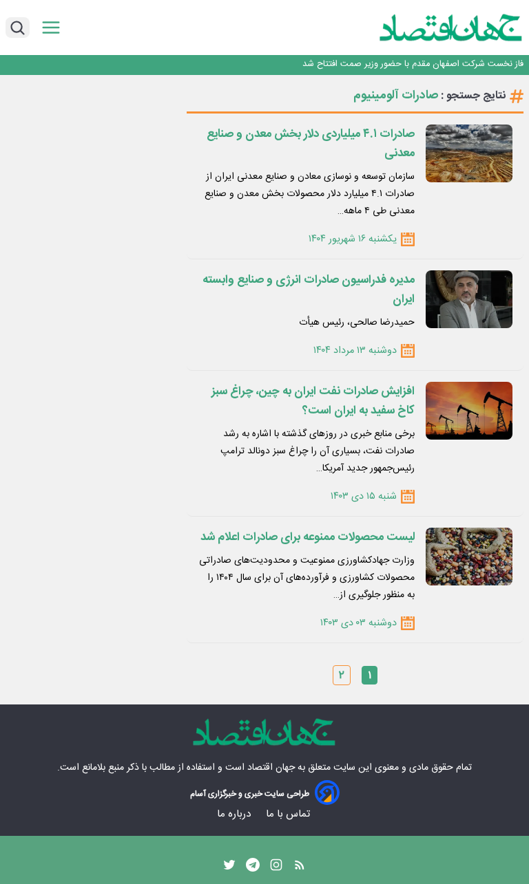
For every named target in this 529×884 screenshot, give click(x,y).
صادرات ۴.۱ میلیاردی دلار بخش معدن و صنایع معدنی (311, 144)
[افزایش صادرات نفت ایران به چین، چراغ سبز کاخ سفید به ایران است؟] (469, 411)
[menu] (51, 28)
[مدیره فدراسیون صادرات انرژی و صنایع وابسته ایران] (469, 299)
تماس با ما (289, 814)
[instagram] (276, 868)
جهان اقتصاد (271, 767)
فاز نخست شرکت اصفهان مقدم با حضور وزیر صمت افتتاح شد (412, 64)
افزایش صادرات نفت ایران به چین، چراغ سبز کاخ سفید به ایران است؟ (313, 401)
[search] (18, 27)
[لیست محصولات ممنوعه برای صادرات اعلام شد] (469, 556)
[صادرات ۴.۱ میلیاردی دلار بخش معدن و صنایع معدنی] (469, 153)
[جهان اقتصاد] (429, 27)
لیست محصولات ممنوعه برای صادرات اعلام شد (307, 537)
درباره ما (235, 814)
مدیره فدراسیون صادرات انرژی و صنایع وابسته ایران (309, 289)
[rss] (300, 868)
